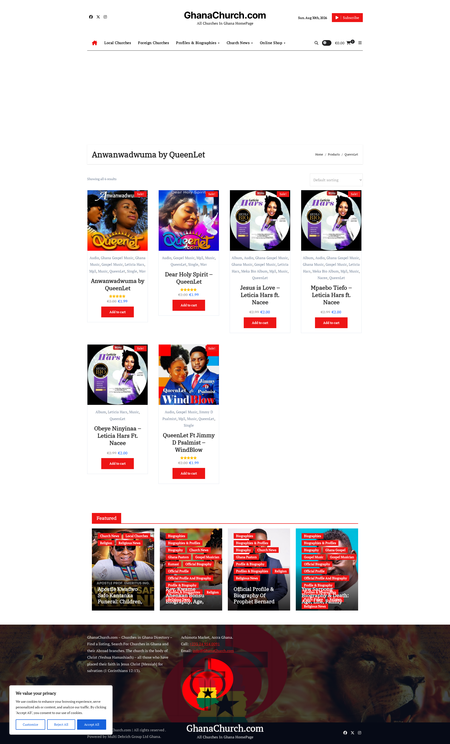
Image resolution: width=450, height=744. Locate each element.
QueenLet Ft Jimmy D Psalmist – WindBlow (189, 442)
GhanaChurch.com (225, 15)
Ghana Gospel (335, 550)
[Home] (94, 43)
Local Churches (117, 42)
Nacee (322, 277)
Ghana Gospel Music (117, 257)
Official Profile (178, 571)
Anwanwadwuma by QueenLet (117, 284)
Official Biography (198, 564)
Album (237, 257)
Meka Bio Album (254, 271)
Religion (106, 543)
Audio (94, 257)
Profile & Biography (182, 585)
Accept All (91, 724)
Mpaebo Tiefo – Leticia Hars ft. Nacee (331, 295)
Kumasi (173, 564)
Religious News (129, 543)
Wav (142, 271)
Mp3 (92, 271)
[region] (60, 710)
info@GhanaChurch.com (213, 650)
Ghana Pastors (178, 557)
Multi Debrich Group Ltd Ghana (134, 736)
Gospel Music (112, 264)
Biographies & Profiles (184, 543)
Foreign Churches (153, 42)
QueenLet (117, 271)
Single (132, 271)
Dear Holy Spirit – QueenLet (189, 277)
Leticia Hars (134, 264)
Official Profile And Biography (189, 578)
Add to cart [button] (117, 312)
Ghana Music (242, 264)
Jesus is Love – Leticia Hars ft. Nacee (260, 295)
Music (103, 271)
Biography (175, 550)
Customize (30, 724)
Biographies (176, 536)
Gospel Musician (207, 557)
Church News (239, 42)
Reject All (61, 724)
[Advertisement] (225, 93)
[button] (360, 42)
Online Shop (271, 42)
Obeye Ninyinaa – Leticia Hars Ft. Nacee (117, 436)
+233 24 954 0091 (205, 643)
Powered (94, 736)
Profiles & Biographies (197, 42)
